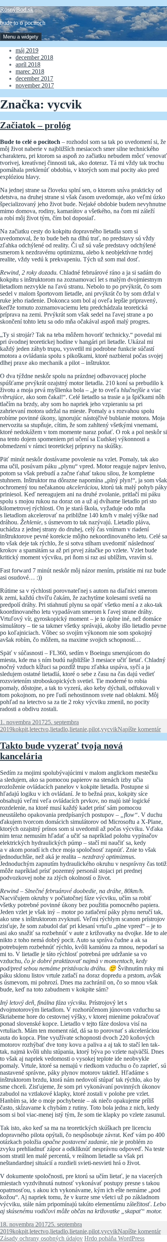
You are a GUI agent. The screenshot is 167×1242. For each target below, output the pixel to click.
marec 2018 (30, 71)
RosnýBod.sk (16, 9)
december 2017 (34, 78)
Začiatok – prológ (35, 125)
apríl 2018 (28, 64)
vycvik (109, 729)
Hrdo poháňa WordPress (114, 1238)
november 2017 (35, 85)
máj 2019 (27, 50)
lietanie (78, 729)
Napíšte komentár (139, 729)
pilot (94, 729)
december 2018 (34, 57)
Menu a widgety (20, 37)
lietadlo (59, 729)
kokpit (20, 729)
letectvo (39, 729)
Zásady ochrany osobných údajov (41, 1238)
